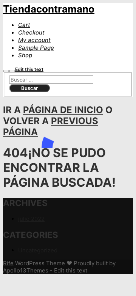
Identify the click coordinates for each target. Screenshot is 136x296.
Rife (8, 263)
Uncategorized (37, 250)
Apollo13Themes (25, 270)
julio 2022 (31, 218)
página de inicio (63, 109)
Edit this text (29, 69)
